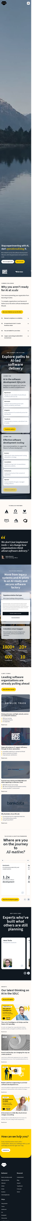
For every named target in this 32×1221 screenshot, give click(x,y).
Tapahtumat (20, 1186)
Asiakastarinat (20, 1177)
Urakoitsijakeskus (5, 1195)
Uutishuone (4, 1209)
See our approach (8, 262)
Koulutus (3, 1192)
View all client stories (9, 689)
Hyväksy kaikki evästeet (15, 613)
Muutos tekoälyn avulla (6, 1177)
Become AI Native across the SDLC (12, 312)
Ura (2, 1212)
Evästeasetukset (16, 617)
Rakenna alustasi (5, 1180)
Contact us (6, 1150)
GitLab (2, 1189)
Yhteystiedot (4, 1203)
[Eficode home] (4, 3)
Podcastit (19, 1189)
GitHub (2, 1186)
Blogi (18, 1180)
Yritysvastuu (4, 1218)
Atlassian (3, 1183)
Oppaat (18, 1183)
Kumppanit (3, 1215)
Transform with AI (10, 429)
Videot (18, 1192)
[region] (15, 610)
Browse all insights (8, 999)
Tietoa (2, 1206)
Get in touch (19, 262)
